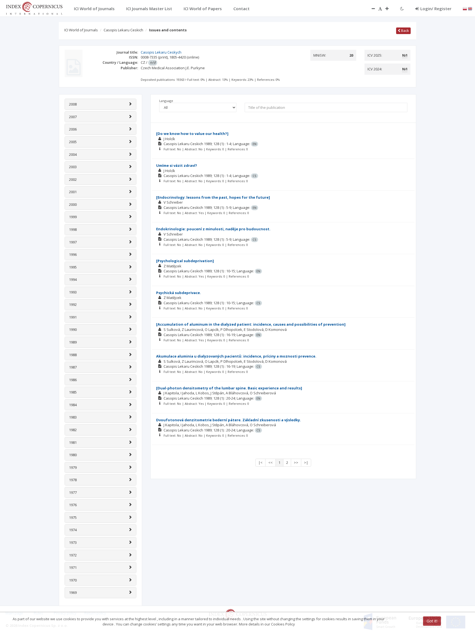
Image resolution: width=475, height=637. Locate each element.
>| (306, 462)
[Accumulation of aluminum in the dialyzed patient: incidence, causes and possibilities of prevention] (251, 324)
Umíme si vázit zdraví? (176, 165)
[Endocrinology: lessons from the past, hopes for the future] (213, 197)
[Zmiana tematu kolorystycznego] (402, 8)
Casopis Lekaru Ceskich (123, 29)
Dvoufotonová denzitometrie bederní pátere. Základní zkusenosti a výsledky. (228, 419)
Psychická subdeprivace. (178, 292)
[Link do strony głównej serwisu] (34, 7)
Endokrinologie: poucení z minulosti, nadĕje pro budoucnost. (213, 228)
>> (296, 462)
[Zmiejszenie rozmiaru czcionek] (370, 8)
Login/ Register (435, 8)
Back (404, 30)
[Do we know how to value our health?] (192, 133)
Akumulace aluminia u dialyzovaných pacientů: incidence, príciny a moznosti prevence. (236, 356)
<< (270, 462)
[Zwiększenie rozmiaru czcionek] (389, 8)
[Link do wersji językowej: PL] (465, 8)
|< (260, 462)
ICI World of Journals (81, 29)
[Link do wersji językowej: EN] (470, 8)
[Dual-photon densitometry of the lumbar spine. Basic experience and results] (229, 388)
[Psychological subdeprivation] (185, 260)
